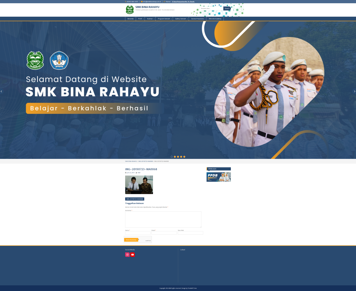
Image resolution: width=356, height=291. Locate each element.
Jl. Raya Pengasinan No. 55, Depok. (183, 1)
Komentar (128, 210)
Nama (127, 230)
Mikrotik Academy (215, 19)
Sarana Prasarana (197, 19)
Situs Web (181, 230)
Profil (140, 19)
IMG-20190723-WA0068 (145, 161)
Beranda (131, 19)
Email (153, 230)
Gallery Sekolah (180, 19)
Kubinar (150, 19)
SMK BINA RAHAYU (147, 7)
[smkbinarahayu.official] (132, 254)
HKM (138, 173)
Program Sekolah (164, 19)
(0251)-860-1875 (132, 1)
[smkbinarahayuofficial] (127, 254)
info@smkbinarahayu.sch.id (152, 1)
